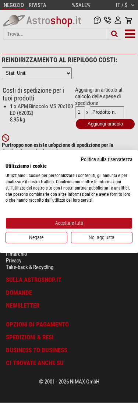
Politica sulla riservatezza (106, 159)
